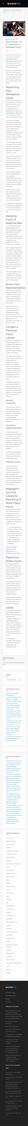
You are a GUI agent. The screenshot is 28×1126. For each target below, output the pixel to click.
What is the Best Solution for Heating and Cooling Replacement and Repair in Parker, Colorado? (13, 1058)
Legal (16, 39)
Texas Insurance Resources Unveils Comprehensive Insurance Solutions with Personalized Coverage (13, 1049)
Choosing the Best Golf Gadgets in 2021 (14, 1078)
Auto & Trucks (9, 838)
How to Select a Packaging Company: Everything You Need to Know (13, 707)
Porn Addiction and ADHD (12, 794)
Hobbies (8, 883)
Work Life (8, 969)
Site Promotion (10, 953)
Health (7, 880)
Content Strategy (10, 992)
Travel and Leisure (10, 959)
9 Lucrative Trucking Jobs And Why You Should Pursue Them (14, 1092)
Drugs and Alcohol (10, 857)
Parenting (8, 912)
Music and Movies (10, 906)
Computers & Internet (11, 854)
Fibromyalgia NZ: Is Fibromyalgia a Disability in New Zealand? (14, 1035)
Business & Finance (11, 841)
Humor (8, 889)
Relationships (9, 935)
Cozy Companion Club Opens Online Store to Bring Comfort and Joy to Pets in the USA (14, 776)
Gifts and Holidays (10, 876)
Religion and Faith (10, 938)
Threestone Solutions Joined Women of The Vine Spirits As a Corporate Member (13, 798)
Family (7, 867)
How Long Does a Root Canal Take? (13, 1114)
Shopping (8, 950)
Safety (7, 941)
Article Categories (15, 9)
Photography (9, 919)
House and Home (10, 886)
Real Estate (9, 928)
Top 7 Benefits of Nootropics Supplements (13, 1073)
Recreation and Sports (11, 931)
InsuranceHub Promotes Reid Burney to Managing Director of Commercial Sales (14, 782)
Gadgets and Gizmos (11, 873)
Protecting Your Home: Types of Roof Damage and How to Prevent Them (14, 722)
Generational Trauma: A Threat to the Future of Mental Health (13, 1108)
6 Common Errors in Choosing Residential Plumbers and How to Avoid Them (13, 738)
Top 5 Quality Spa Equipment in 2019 (14, 1097)
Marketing (8, 899)
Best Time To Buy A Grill (12, 1026)
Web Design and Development (13, 963)
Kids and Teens (10, 893)
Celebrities (8, 847)
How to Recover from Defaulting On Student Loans (14, 1102)
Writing (8, 972)
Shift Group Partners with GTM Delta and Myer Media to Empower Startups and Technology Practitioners (13, 1085)
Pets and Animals (10, 915)
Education (8, 860)
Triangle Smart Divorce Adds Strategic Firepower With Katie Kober (13, 770)
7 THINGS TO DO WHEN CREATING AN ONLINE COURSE (12, 1041)
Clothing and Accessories (12, 851)
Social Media (9, 956)
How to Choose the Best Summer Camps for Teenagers (12, 732)
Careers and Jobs (10, 844)
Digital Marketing (10, 995)
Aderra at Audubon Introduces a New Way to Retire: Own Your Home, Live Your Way (14, 811)
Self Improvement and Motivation (11, 945)
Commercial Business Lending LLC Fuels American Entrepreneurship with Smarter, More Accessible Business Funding (13, 819)
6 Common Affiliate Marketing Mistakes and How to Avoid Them (13, 717)
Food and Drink (10, 870)
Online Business (10, 909)
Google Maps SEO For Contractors (11, 1022)
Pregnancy (8, 925)
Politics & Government (11, 922)
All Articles (8, 1002)
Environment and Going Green (13, 864)
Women (8, 966)
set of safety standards (12, 612)
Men (7, 902)
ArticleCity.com (6, 9)
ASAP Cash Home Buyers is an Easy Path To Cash (13, 1030)
